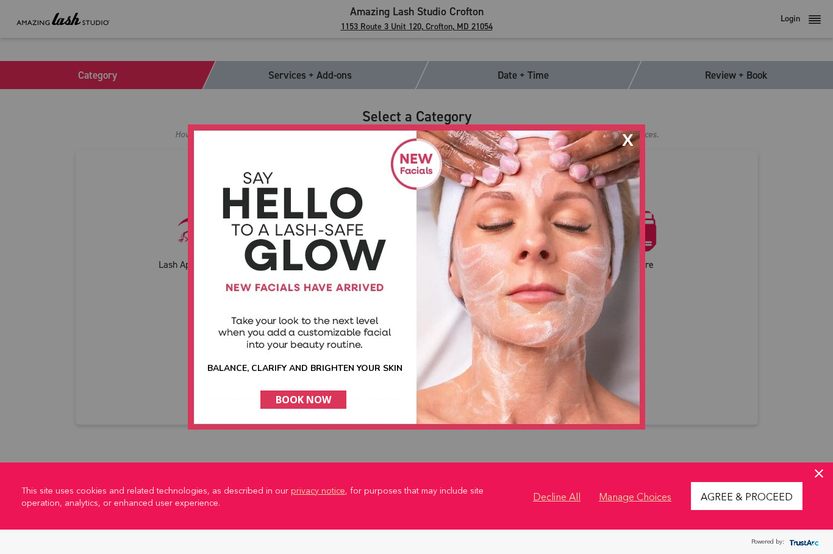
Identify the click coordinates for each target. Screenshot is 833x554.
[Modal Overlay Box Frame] (416, 277)
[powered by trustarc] (802, 542)
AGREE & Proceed (747, 496)
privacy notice (318, 490)
